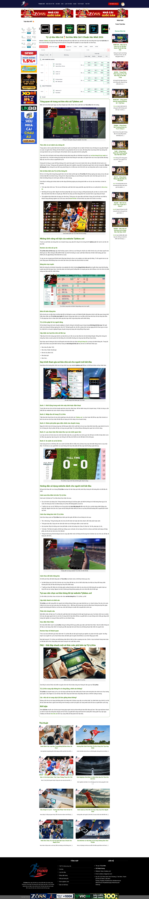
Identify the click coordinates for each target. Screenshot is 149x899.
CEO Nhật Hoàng (100, 868)
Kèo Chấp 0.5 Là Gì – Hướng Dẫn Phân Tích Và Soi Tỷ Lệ (56, 810)
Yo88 (114, 157)
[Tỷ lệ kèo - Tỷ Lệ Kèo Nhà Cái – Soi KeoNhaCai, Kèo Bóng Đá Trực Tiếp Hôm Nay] (28, 4)
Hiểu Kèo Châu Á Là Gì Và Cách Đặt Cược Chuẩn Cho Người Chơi (56, 841)
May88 (114, 209)
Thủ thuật (81, 4)
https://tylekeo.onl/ (105, 871)
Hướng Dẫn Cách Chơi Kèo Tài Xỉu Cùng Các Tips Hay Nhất (93, 747)
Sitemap (98, 884)
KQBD (74, 4)
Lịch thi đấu (68, 4)
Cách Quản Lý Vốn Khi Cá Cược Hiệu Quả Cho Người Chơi (92, 810)
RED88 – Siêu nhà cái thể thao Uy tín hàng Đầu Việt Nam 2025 (120, 230)
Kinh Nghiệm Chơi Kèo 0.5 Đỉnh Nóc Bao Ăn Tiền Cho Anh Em (93, 778)
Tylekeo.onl (47, 40)
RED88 (114, 235)
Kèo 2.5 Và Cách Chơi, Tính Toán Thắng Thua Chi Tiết (56, 777)
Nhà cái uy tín (50, 4)
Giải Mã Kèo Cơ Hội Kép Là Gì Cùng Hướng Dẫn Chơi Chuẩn (92, 841)
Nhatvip (115, 106)
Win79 (114, 183)
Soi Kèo (58, 4)
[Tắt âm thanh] (108, 50)
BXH (62, 4)
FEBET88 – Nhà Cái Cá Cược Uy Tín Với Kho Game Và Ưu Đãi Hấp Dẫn (120, 47)
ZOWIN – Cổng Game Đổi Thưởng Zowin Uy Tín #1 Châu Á (120, 127)
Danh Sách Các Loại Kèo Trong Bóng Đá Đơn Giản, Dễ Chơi (56, 747)
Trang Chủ (41, 4)
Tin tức (87, 4)
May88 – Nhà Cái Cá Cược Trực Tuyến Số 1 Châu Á (120, 204)
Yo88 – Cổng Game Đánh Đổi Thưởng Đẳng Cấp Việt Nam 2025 (120, 153)
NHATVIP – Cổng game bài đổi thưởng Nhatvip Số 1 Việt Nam (120, 101)
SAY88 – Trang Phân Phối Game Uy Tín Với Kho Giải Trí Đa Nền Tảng (120, 74)
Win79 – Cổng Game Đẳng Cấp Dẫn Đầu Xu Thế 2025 (120, 178)
